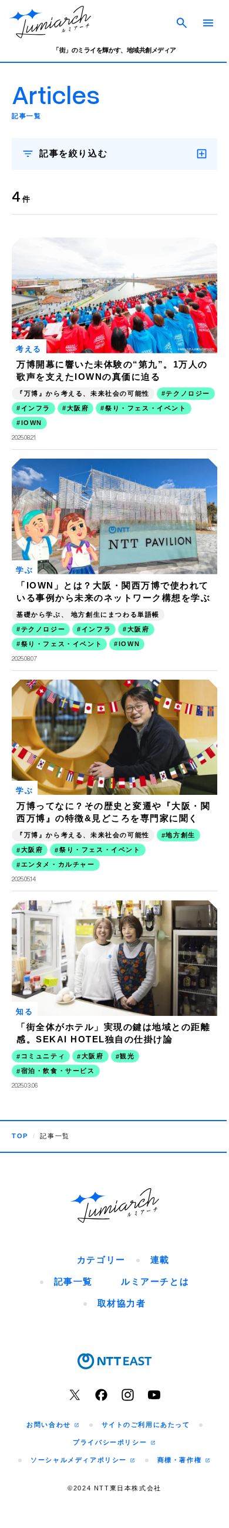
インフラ (96, 402)
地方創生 (180, 820)
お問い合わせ (45, 1404)
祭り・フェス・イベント (62, 417)
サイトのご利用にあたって (141, 1404)
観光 (127, 1036)
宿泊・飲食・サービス (58, 1051)
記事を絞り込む (73, 153)
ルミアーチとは (151, 1261)
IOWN (129, 418)
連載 (155, 1240)
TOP (20, 1116)
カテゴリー (96, 1240)
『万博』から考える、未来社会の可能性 (83, 388)
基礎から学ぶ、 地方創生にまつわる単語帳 (88, 604)
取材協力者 (117, 1283)
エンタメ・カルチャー (58, 849)
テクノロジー (43, 402)
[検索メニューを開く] (182, 23)
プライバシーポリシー (107, 1422)
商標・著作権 (176, 1439)
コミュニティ (43, 1036)
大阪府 (138, 402)
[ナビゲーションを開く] (208, 23)
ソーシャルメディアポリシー (75, 1439)
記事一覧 (68, 1261)
